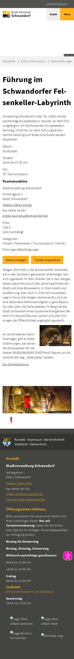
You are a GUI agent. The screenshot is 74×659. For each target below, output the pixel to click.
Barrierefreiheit (54, 439)
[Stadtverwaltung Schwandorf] (37, 482)
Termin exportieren (47, 260)
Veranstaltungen (62, 61)
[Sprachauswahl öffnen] (39, 4)
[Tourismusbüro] (37, 198)
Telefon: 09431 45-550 (17, 205)
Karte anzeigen (16, 260)
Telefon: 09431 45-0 (19, 483)
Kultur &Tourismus (33, 61)
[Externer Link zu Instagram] (11, 420)
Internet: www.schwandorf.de (25, 499)
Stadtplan (21, 444)
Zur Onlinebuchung (16, 364)
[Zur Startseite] (16, 14)
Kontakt (20, 439)
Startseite (9, 61)
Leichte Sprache (56, 4)
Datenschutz (38, 444)
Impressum (34, 439)
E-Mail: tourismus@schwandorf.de (25, 216)
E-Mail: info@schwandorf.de (24, 494)
